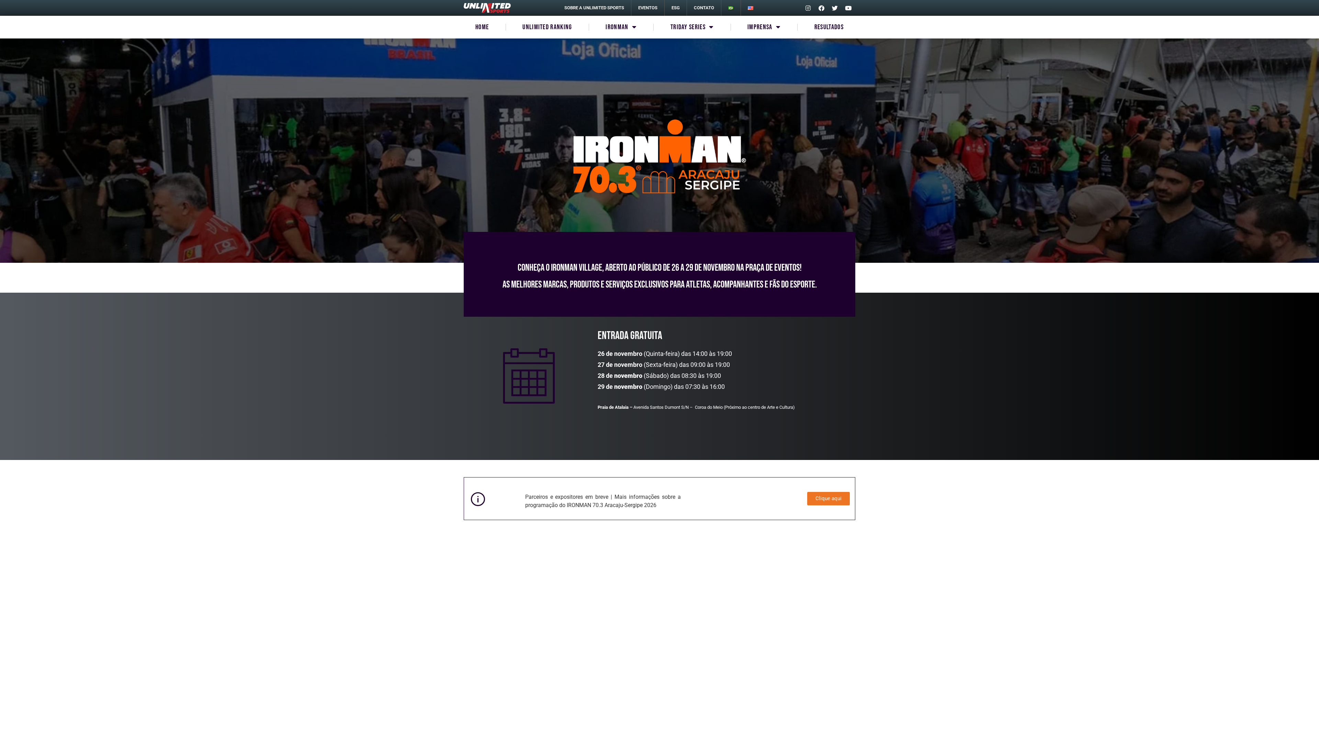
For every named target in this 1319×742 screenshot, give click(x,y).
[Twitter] (835, 8)
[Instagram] (808, 8)
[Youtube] (848, 8)
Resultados (829, 27)
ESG (676, 7)
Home (482, 27)
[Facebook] (821, 8)
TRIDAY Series (688, 27)
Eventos (647, 7)
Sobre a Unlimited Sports (594, 7)
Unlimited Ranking (547, 27)
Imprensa (759, 27)
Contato (704, 7)
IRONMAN (617, 27)
